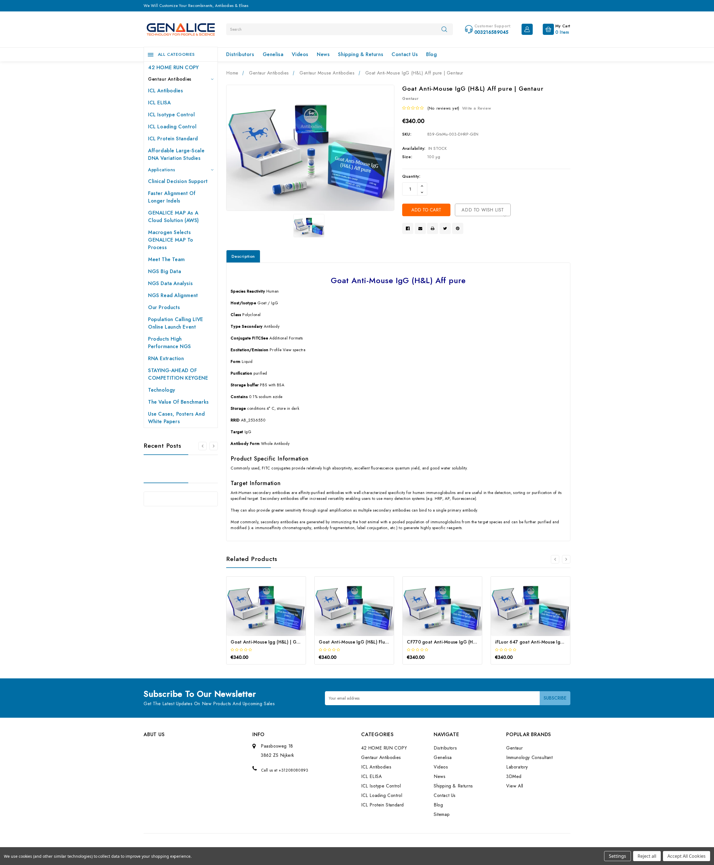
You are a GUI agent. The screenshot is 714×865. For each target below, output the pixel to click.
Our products (164, 307)
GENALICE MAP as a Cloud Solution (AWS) (173, 216)
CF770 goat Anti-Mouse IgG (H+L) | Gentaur (454, 642)
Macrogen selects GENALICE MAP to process (170, 240)
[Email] (420, 228)
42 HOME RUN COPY (173, 67)
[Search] (444, 29)
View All (514, 786)
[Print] (432, 228)
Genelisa (273, 54)
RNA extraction (166, 358)
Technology (161, 390)
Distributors (240, 54)
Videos (300, 54)
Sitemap (442, 814)
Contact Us (405, 54)
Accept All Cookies (686, 856)
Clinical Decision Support (178, 181)
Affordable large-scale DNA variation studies (176, 154)
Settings (617, 856)
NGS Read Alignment (173, 295)
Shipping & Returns (360, 54)
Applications (161, 170)
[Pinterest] (457, 228)
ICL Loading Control (172, 126)
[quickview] (273, 611)
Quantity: (411, 176)
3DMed (514, 776)
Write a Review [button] (476, 108)
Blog (431, 54)
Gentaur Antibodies (169, 79)
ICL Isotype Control (171, 114)
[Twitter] (445, 228)
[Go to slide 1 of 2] (202, 446)
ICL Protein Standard (173, 138)
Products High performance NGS (169, 342)
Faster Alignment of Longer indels (172, 197)
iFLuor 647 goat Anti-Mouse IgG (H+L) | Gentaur (547, 642)
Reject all (647, 856)
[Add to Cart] (258, 611)
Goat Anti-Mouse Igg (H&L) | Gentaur (270, 642)
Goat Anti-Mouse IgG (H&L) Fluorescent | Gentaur (372, 642)
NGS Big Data (164, 271)
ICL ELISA (159, 102)
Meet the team (166, 259)
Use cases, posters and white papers (176, 417)
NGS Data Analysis (170, 283)
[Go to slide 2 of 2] (555, 559)
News (323, 54)
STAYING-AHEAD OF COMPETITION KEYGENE (178, 374)
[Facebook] (407, 228)
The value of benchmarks (178, 402)
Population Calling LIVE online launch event (175, 323)
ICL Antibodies (165, 90)
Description (243, 256)
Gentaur (514, 748)
